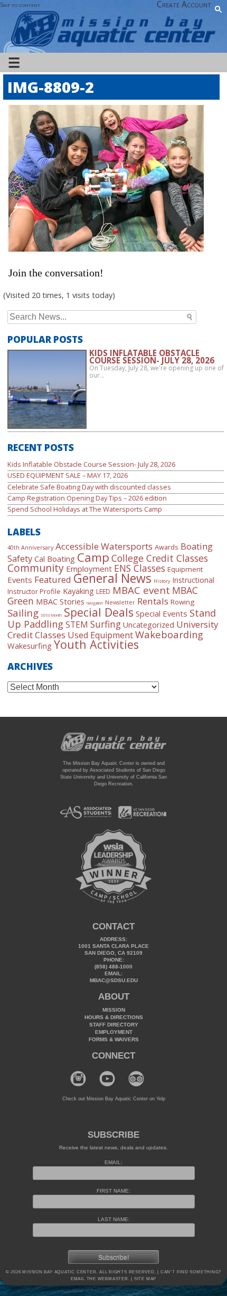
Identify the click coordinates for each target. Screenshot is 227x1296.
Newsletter (120, 602)
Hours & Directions (113, 1017)
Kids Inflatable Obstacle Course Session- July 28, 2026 (91, 464)
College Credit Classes (159, 558)
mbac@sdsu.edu (114, 980)
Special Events (161, 613)
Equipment (185, 569)
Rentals (152, 601)
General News (112, 578)
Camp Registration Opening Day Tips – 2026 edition (87, 498)
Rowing (182, 602)
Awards (166, 547)
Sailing (23, 612)
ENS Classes (139, 568)
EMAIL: (113, 1162)
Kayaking (78, 590)
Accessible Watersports (104, 546)
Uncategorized (148, 625)
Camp (93, 557)
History (162, 581)
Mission (113, 1010)
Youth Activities (96, 644)
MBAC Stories (60, 601)
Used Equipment (100, 635)
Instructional (193, 580)
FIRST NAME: (113, 1191)
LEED (103, 591)
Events (19, 579)
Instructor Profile (34, 591)
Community (35, 568)
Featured (52, 579)
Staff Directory (113, 1025)
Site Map (144, 1278)
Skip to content (20, 4)
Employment (89, 568)
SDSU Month (51, 615)
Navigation (95, 603)
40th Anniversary (30, 547)
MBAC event (141, 590)
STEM (76, 624)
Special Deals (99, 612)
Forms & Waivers (114, 1039)
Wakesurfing (29, 645)
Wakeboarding (169, 634)
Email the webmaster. (100, 1278)
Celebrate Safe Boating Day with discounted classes (89, 487)
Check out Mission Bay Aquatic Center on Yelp (113, 1098)
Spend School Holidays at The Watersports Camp (84, 509)
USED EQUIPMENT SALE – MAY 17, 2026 (67, 475)
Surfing (105, 624)
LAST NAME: (114, 1219)
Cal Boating (54, 558)
